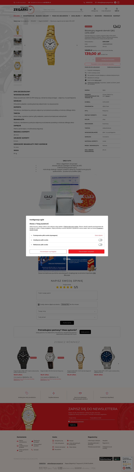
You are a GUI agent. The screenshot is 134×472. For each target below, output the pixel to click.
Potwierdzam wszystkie (86, 251)
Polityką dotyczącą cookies (71, 226)
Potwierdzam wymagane (48, 251)
